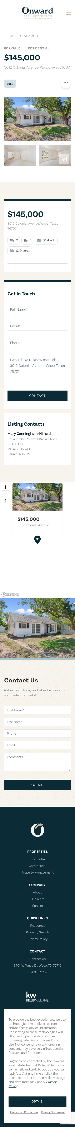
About (37, 892)
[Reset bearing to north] (5, 500)
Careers (37, 906)
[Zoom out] (5, 493)
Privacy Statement (53, 1112)
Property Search (37, 932)
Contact (37, 396)
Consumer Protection (24, 1112)
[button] (37, 540)
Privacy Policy (38, 939)
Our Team (37, 899)
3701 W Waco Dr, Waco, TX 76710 (37, 966)
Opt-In (37, 1102)
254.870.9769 (38, 972)
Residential (38, 859)
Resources (37, 926)
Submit (37, 785)
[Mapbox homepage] (10, 594)
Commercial (37, 866)
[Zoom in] (5, 487)
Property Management (37, 872)
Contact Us (37, 959)
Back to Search (23, 36)
